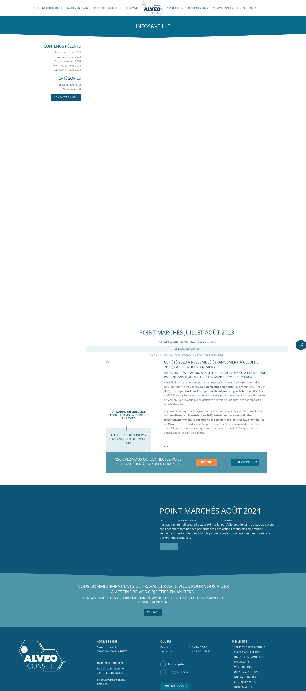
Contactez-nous (246, 8)
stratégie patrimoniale (249, 647)
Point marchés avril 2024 (68, 61)
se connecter (247, 462)
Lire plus (169, 546)
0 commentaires (207, 341)
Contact (153, 612)
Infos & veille (243, 687)
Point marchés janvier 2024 (67, 70)
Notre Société (70, 89)
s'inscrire (206, 462)
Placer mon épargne (78, 8)
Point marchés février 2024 (67, 65)
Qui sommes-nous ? (246, 672)
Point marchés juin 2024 (68, 57)
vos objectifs (243, 667)
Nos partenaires (223, 8)
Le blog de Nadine (68, 84)
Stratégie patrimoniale (48, 8)
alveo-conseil (170, 341)
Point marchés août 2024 (68, 52)
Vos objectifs (175, 8)
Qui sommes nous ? (197, 8)
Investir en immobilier (107, 8)
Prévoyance (132, 8)
